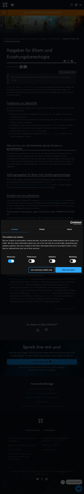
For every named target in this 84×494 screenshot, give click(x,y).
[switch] (32, 261)
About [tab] (69, 229)
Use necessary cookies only (41, 270)
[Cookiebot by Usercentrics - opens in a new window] (71, 223)
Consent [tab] (14, 229)
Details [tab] (42, 229)
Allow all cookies (68, 270)
